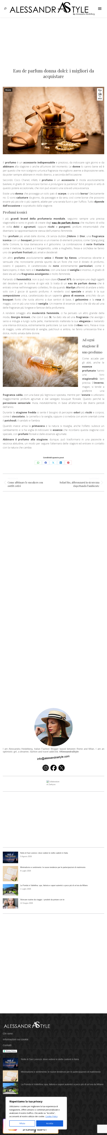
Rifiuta (22, 1123)
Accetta (49, 1123)
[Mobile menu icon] (100, 8)
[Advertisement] (53, 38)
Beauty (8, 90)
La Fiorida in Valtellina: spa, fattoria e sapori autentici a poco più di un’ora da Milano (54, 885)
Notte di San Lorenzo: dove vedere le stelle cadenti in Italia (44, 853)
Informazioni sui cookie (15, 1039)
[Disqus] (53, 583)
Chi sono (8, 1033)
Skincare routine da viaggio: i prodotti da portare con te (42, 900)
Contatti (7, 1045)
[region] (36, 1113)
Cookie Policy (51, 1116)
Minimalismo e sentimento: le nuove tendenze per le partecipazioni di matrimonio (52, 867)
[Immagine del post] (10, 857)
